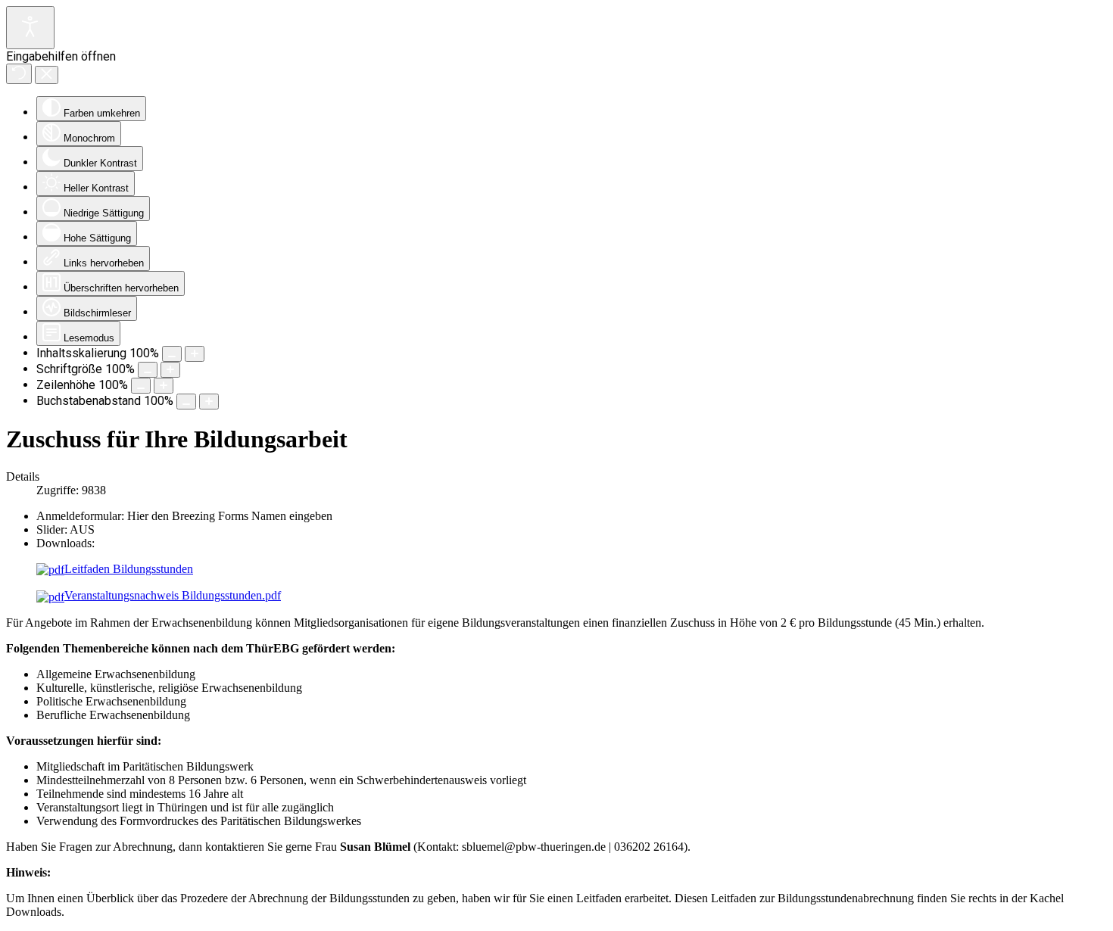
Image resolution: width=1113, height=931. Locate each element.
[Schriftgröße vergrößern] (170, 370)
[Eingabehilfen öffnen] (30, 27)
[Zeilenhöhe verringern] (141, 386)
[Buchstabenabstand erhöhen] (209, 401)
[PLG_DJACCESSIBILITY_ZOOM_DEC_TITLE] (172, 354)
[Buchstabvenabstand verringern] (186, 401)
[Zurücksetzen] (19, 74)
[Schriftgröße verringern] (147, 370)
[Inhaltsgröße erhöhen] (194, 354)
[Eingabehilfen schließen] (46, 75)
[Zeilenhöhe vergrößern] (163, 386)
